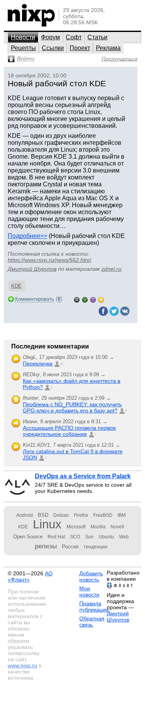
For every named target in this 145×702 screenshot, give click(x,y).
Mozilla (98, 526)
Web (124, 536)
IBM (122, 515)
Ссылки (53, 48)
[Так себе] (85, 299)
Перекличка (38, 363)
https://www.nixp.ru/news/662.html (49, 260)
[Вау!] (101, 299)
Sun (89, 536)
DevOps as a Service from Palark (83, 476)
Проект (80, 48)
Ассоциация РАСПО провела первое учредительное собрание (69, 431)
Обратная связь (91, 621)
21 (61, 363)
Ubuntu (106, 536)
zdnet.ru (111, 269)
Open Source (28, 536)
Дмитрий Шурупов (32, 269)
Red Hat (56, 536)
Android (24, 515)
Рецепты (23, 48)
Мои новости (89, 591)
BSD (43, 515)
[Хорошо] (93, 299)
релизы (46, 546)
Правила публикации (94, 606)
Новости (23, 37)
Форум (50, 37)
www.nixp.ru (22, 665)
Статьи (97, 37)
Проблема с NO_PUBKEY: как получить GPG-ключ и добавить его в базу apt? (72, 407)
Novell (117, 526)
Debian (61, 515)
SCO (75, 536)
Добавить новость (91, 576)
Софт (74, 37)
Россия (70, 547)
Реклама (108, 48)
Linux (47, 524)
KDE (16, 286)
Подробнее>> (27, 236)
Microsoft (76, 526)
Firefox (81, 515)
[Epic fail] (77, 299)
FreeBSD (103, 515)
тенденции (95, 547)
